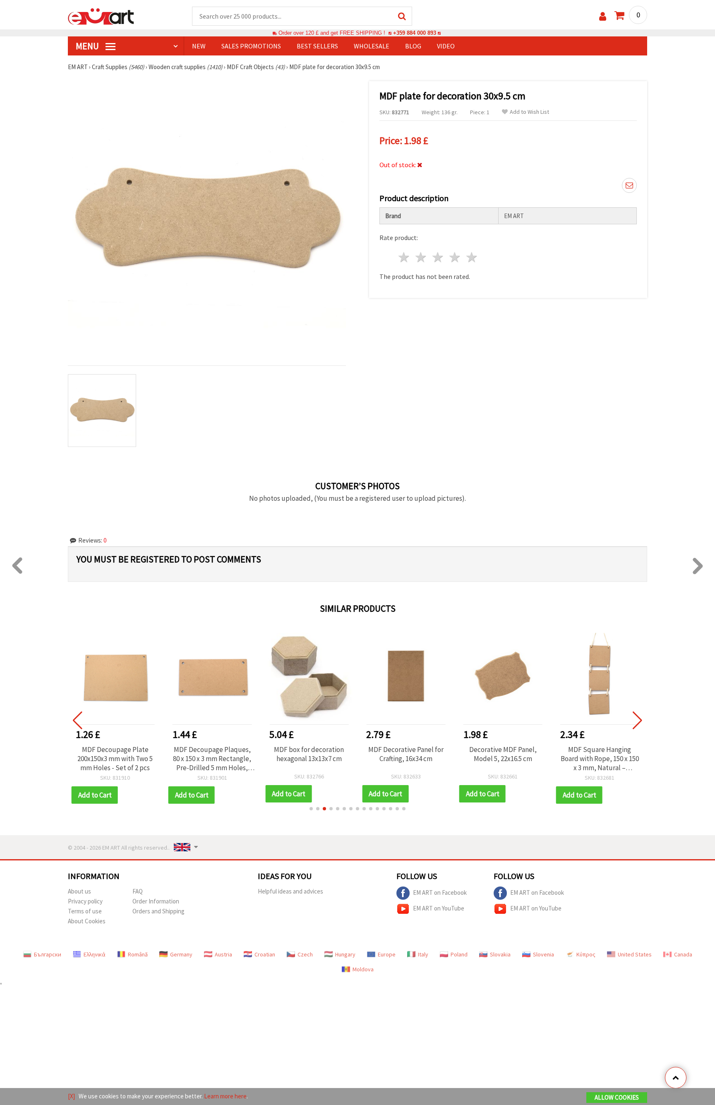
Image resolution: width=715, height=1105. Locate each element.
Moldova (363, 969)
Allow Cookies (617, 1097)
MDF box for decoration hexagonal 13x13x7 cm (309, 754)
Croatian (264, 954)
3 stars (438, 257)
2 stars (421, 257)
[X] (71, 1096)
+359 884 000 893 (414, 33)
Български (47, 954)
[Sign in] (602, 16)
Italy (423, 954)
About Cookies (87, 921)
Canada (683, 954)
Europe (387, 954)
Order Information (155, 901)
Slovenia (543, 954)
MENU (88, 46)
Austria (223, 954)
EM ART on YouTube (438, 908)
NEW (199, 46)
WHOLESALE (371, 46)
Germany (181, 954)
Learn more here (225, 1096)
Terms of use (85, 911)
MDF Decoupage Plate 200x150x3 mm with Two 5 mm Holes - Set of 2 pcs (115, 758)
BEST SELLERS (317, 46)
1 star (404, 257)
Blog (413, 46)
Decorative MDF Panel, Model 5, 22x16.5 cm (503, 754)
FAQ (137, 891)
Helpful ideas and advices (290, 891)
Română (138, 954)
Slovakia (500, 954)
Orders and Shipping (158, 911)
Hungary (345, 954)
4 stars (454, 257)
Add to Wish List (529, 112)
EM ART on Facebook (440, 892)
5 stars (471, 257)
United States (635, 954)
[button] (311, 808)
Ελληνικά (95, 954)
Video (446, 46)
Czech (305, 954)
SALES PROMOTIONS (251, 46)
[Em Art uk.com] (101, 15)
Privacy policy (85, 901)
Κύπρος (585, 954)
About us (79, 891)
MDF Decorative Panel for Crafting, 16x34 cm (406, 754)
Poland (459, 954)
